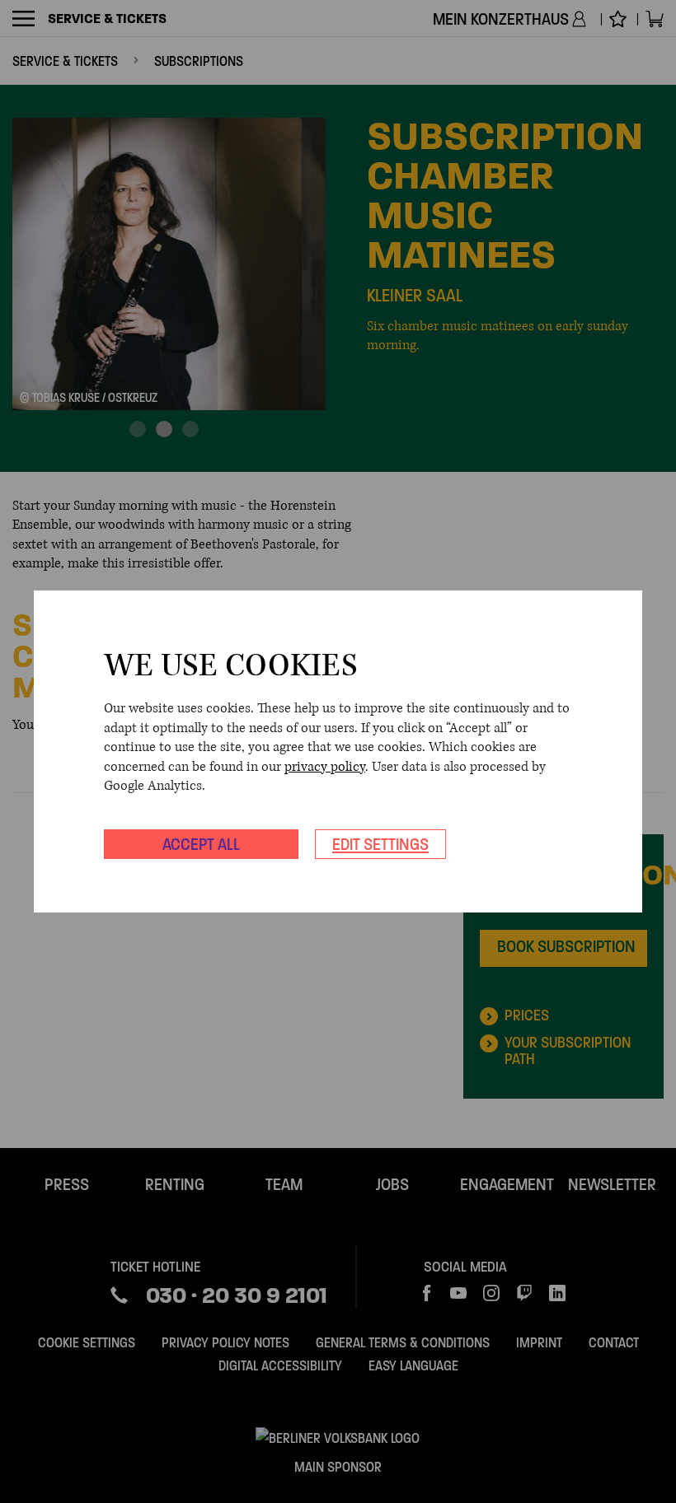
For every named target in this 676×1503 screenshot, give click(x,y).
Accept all (201, 844)
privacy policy (324, 767)
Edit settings (380, 844)
